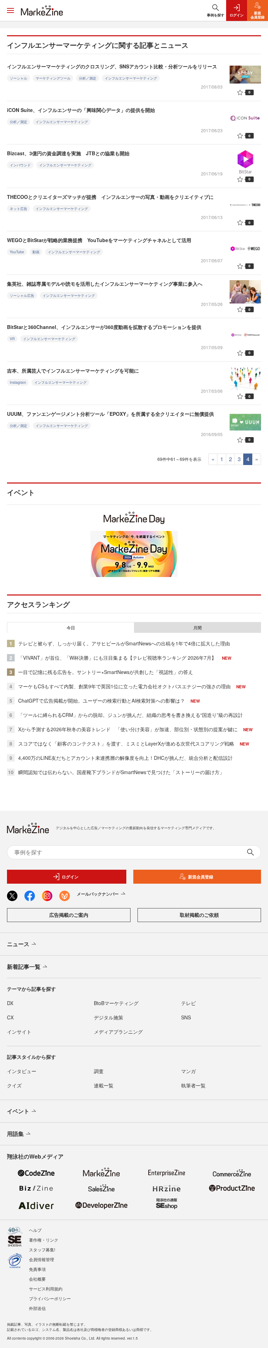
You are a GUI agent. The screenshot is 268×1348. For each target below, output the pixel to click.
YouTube (17, 251)
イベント (18, 1111)
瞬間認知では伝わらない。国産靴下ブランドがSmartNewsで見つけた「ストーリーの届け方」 (121, 772)
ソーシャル (18, 78)
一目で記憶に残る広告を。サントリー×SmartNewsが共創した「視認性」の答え (105, 671)
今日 (71, 627)
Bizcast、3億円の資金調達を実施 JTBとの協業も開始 (68, 153)
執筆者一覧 (193, 1085)
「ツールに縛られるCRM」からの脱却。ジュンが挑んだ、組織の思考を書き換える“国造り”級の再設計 (130, 714)
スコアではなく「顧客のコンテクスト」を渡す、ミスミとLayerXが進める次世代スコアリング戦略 (126, 743)
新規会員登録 (200, 877)
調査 (99, 1071)
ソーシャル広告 (22, 295)
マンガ (188, 1071)
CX (10, 1017)
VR (12, 338)
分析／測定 (87, 78)
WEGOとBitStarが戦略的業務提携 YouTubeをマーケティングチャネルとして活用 (99, 240)
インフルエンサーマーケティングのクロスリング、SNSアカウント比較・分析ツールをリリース (112, 66)
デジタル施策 (108, 1017)
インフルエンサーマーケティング (131, 78)
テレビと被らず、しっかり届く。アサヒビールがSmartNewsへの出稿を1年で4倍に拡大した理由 (124, 643)
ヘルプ (35, 1230)
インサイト (19, 1031)
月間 (197, 627)
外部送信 (37, 1308)
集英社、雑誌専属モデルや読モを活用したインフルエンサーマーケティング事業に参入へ (104, 283)
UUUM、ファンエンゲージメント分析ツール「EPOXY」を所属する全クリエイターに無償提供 (110, 413)
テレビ (188, 1002)
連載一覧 (103, 1085)
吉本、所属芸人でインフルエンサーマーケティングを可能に (73, 370)
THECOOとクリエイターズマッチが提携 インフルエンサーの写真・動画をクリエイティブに (110, 196)
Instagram (18, 382)
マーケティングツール (53, 78)
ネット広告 (18, 208)
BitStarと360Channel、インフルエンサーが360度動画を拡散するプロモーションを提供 (104, 326)
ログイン (70, 877)
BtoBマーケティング (116, 1002)
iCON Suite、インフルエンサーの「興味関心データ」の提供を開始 (81, 109)
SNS (186, 1017)
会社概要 (37, 1279)
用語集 (15, 1134)
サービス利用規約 (45, 1288)
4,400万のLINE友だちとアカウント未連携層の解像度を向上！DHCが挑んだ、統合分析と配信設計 (125, 757)
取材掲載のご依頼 (199, 914)
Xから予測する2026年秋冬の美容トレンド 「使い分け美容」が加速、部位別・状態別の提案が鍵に (128, 729)
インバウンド (20, 165)
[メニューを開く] (10, 10)
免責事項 (37, 1269)
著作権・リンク (43, 1240)
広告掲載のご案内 (68, 914)
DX (10, 1002)
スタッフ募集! (42, 1249)
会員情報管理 (41, 1259)
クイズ (14, 1085)
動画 (35, 251)
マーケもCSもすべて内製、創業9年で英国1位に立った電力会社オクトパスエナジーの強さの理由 (124, 686)
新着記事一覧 (23, 967)
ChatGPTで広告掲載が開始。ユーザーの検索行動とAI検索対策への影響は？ (101, 700)
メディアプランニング (118, 1031)
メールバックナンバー (98, 894)
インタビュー (21, 1071)
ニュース (18, 944)
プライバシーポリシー (50, 1298)
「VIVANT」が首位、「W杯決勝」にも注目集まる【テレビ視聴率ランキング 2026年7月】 (117, 657)
